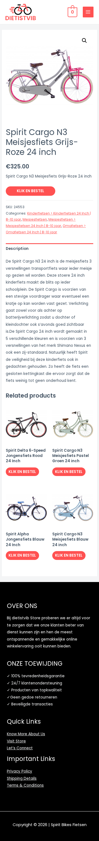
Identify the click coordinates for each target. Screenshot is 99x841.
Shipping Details (22, 778)
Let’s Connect (20, 748)
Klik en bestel (30, 191)
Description (17, 248)
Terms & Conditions (25, 785)
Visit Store (16, 741)
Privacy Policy (19, 771)
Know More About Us (26, 734)
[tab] (49, 248)
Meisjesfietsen (35, 219)
